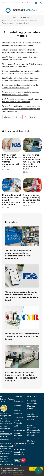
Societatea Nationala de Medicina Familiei (32, 404)
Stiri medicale (25, 18)
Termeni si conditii (18, 474)
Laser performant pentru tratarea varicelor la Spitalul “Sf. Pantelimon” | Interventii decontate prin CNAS (32, 162)
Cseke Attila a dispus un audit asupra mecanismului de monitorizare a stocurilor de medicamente (19, 254)
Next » (32, 117)
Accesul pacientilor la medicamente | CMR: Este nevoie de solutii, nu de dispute (22, 336)
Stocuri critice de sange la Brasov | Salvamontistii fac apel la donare (31, 198)
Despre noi (18, 401)
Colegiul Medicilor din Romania (32, 416)
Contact (25, 3)
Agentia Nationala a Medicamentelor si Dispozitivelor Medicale (33, 430)
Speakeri (18, 396)
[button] (35, 2)
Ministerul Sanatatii (31, 442)
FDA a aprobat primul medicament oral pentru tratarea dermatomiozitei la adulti (11, 161)
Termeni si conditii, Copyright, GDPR (18, 422)
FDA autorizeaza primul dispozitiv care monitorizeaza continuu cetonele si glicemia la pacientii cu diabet (21, 296)
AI (38, 470)
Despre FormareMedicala (11, 3)
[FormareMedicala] (22, 10)
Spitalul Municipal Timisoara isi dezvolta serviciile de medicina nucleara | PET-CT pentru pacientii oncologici (21, 376)
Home (14, 18)
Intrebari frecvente (18, 411)
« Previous (8, 117)
